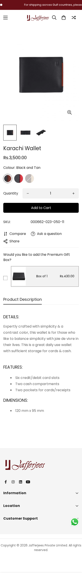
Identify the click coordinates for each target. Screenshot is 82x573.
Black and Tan (7, 178)
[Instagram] (13, 482)
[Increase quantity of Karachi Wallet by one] (73, 193)
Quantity (10, 193)
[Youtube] (28, 482)
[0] (64, 18)
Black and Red (18, 178)
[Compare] (74, 17)
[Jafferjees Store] (38, 17)
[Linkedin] (20, 482)
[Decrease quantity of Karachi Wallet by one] (28, 193)
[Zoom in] (69, 112)
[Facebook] (5, 482)
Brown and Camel (29, 178)
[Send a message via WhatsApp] (75, 522)
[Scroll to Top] (74, 549)
